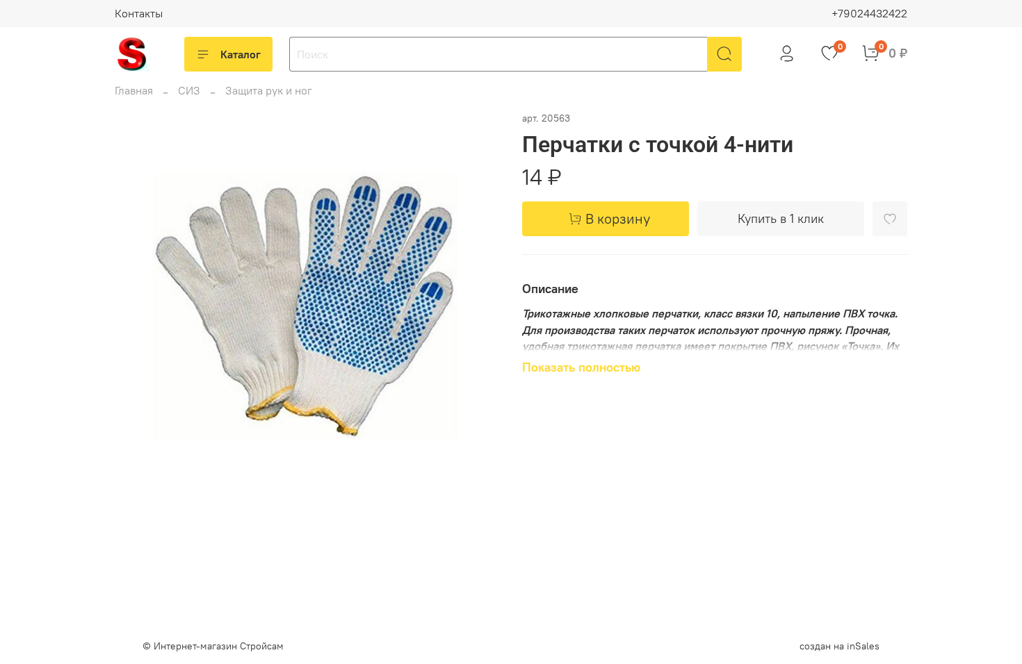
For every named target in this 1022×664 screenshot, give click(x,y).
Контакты (139, 13)
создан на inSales (839, 646)
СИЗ (189, 90)
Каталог (240, 54)
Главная (134, 90)
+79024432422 (869, 13)
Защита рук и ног (268, 90)
